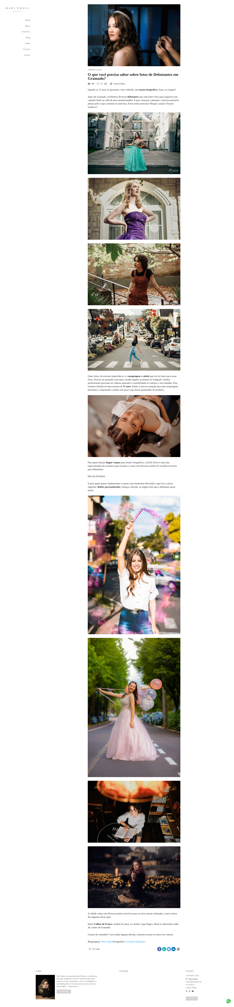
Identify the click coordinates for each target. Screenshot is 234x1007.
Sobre (27, 43)
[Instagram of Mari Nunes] (189, 991)
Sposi (27, 26)
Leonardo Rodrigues (136, 941)
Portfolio (26, 32)
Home (27, 20)
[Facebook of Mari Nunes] (186, 991)
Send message (193, 979)
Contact (191, 998)
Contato (26, 49)
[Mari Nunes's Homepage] (17, 9)
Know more (63, 991)
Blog (28, 37)
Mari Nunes (107, 941)
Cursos (27, 55)
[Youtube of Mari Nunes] (193, 991)
